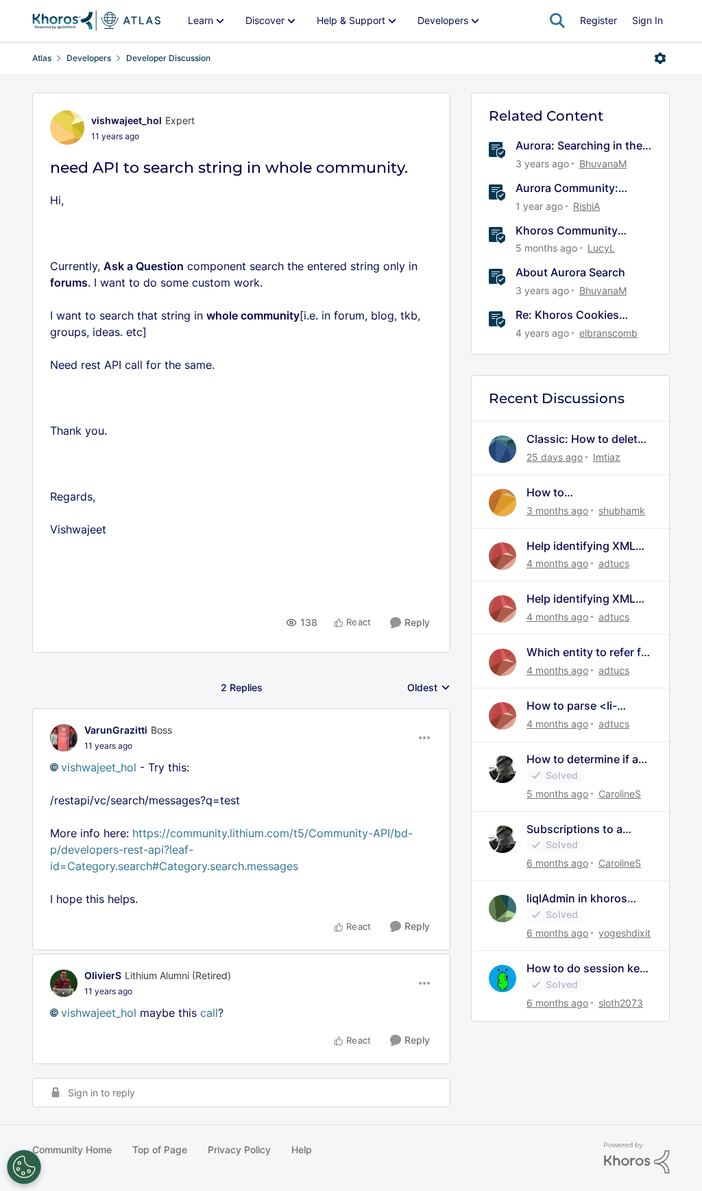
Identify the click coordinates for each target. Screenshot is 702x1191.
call (209, 1013)
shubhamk (621, 510)
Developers (88, 58)
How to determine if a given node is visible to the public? (586, 759)
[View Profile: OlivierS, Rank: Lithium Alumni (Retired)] (63, 983)
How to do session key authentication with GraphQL (586, 968)
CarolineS (619, 793)
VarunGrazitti (115, 730)
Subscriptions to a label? (574, 829)
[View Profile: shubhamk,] (502, 502)
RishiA (586, 206)
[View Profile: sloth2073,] (502, 978)
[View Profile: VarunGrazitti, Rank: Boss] (63, 737)
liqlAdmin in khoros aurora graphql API (576, 898)
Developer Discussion (168, 58)
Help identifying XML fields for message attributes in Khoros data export (581, 546)
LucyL (601, 248)
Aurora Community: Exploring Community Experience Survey (572, 188)
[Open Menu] (660, 58)
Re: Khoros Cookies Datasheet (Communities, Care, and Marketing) (583, 315)
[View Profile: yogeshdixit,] (502, 908)
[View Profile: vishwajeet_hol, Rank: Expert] (67, 127)
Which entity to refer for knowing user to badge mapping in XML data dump (589, 652)
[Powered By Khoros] (637, 1158)
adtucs (613, 563)
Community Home (72, 1149)
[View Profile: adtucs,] (502, 556)
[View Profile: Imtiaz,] (502, 449)
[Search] (557, 20)
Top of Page (159, 1149)
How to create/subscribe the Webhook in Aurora (581, 492)
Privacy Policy (239, 1149)
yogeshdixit (624, 933)
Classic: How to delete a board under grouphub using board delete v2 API (585, 439)
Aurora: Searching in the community (579, 146)
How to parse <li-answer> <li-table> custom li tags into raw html (586, 706)
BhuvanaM (603, 163)
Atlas (41, 58)
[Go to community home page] (96, 20)
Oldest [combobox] (428, 688)
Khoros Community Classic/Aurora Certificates (567, 231)
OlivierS (102, 975)
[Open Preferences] (24, 1167)
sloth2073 (620, 1003)
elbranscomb (608, 333)
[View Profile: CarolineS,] (502, 769)
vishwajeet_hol (126, 120)
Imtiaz (606, 457)
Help (301, 1149)
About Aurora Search (570, 272)
